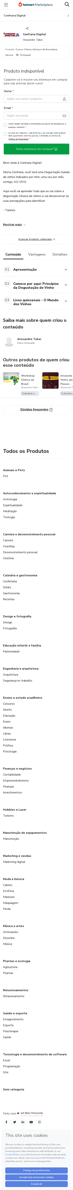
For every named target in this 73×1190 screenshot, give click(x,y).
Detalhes (60, 254)
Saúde (7, 1037)
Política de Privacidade (18, 139)
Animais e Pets (14, 470)
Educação (9, 716)
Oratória (8, 558)
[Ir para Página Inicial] (36, 4)
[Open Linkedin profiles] (23, 1122)
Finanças (8, 787)
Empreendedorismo (16, 781)
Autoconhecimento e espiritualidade (29, 493)
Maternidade (11, 651)
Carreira (8, 540)
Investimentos (12, 792)
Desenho (9, 938)
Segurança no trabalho (17, 681)
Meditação (10, 511)
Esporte (8, 1025)
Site (5, 1072)
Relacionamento (13, 996)
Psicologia (9, 751)
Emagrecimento (13, 1019)
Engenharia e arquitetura (21, 669)
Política (8, 745)
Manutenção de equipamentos (25, 833)
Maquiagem (10, 903)
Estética (8, 891)
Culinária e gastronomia (20, 575)
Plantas (8, 973)
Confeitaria (10, 581)
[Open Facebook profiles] (6, 1122)
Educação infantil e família (22, 645)
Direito (7, 710)
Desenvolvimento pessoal (20, 552)
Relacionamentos (15, 990)
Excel (6, 1060)
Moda (6, 909)
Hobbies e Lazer (14, 810)
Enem (6, 722)
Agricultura (10, 967)
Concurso (9, 704)
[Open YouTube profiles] (31, 1122)
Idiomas (8, 728)
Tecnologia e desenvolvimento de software (35, 1054)
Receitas (9, 599)
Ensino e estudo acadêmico (22, 698)
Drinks (7, 587)
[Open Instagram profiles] (39, 1122)
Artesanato (10, 932)
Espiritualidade (12, 505)
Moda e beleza (13, 879)
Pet (5, 476)
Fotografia (10, 628)
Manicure (9, 897)
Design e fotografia (17, 616)
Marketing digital (14, 862)
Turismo (8, 816)
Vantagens (36, 254)
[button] (32, 269)
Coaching (8, 546)
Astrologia (10, 499)
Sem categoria (13, 1089)
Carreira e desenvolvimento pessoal (29, 534)
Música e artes (13, 926)
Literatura (9, 740)
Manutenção (11, 839)
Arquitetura (10, 675)
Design (7, 622)
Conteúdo (13, 254)
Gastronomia (11, 593)
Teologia (9, 517)
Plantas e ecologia (16, 961)
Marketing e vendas (17, 856)
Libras (7, 734)
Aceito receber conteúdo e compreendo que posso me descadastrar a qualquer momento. (37, 126)
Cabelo (7, 885)
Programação (11, 1066)
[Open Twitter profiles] (15, 1122)
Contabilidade (12, 775)
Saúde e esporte (15, 1013)
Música (7, 944)
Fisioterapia (10, 1031)
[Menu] (6, 5)
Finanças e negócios (17, 769)
